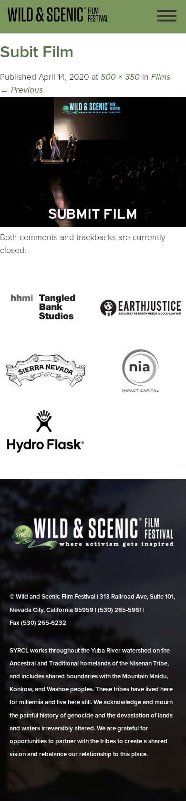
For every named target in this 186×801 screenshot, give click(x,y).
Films (160, 77)
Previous (21, 90)
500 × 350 (120, 77)
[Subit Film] (93, 225)
